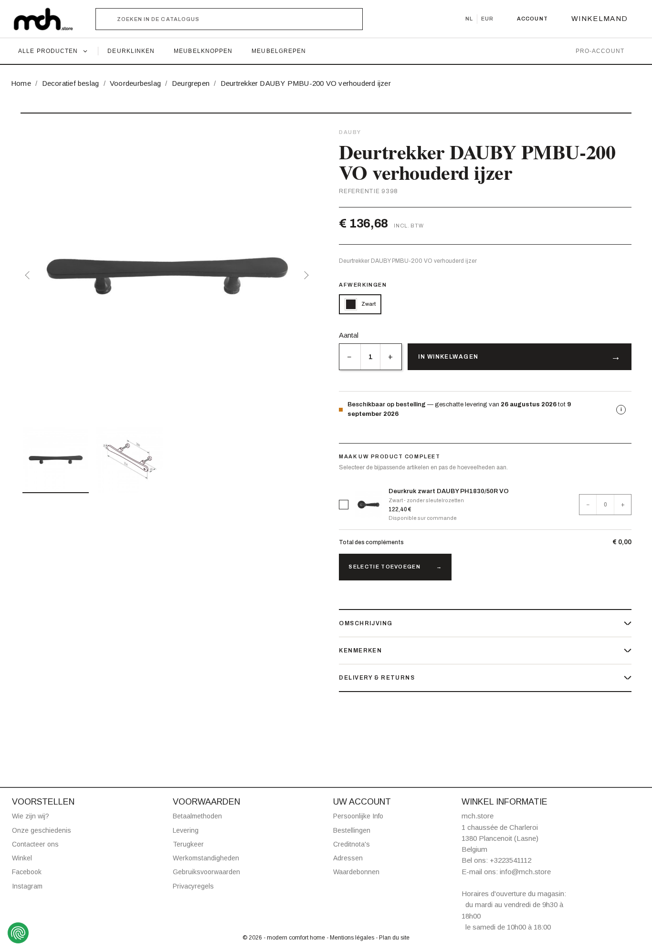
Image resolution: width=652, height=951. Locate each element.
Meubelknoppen (203, 51)
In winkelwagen (448, 356)
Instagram (27, 886)
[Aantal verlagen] (349, 357)
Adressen (348, 858)
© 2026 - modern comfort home (284, 937)
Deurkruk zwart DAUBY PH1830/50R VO (449, 491)
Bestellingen (351, 830)
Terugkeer (188, 844)
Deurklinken (131, 51)
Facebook (27, 872)
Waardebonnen (356, 872)
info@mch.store (525, 872)
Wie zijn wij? (30, 816)
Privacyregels (193, 886)
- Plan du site (393, 937)
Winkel (22, 858)
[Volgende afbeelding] (304, 275)
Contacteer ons (35, 844)
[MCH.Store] (48, 19)
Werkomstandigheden (206, 858)
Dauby (350, 132)
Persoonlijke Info (358, 816)
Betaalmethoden (197, 816)
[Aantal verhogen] (390, 357)
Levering (186, 830)
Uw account (362, 801)
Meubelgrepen (279, 51)
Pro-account (600, 51)
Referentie (359, 191)
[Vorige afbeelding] (29, 275)
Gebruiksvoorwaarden (206, 872)
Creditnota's (351, 844)
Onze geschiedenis (41, 830)
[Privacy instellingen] (18, 933)
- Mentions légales (351, 937)
